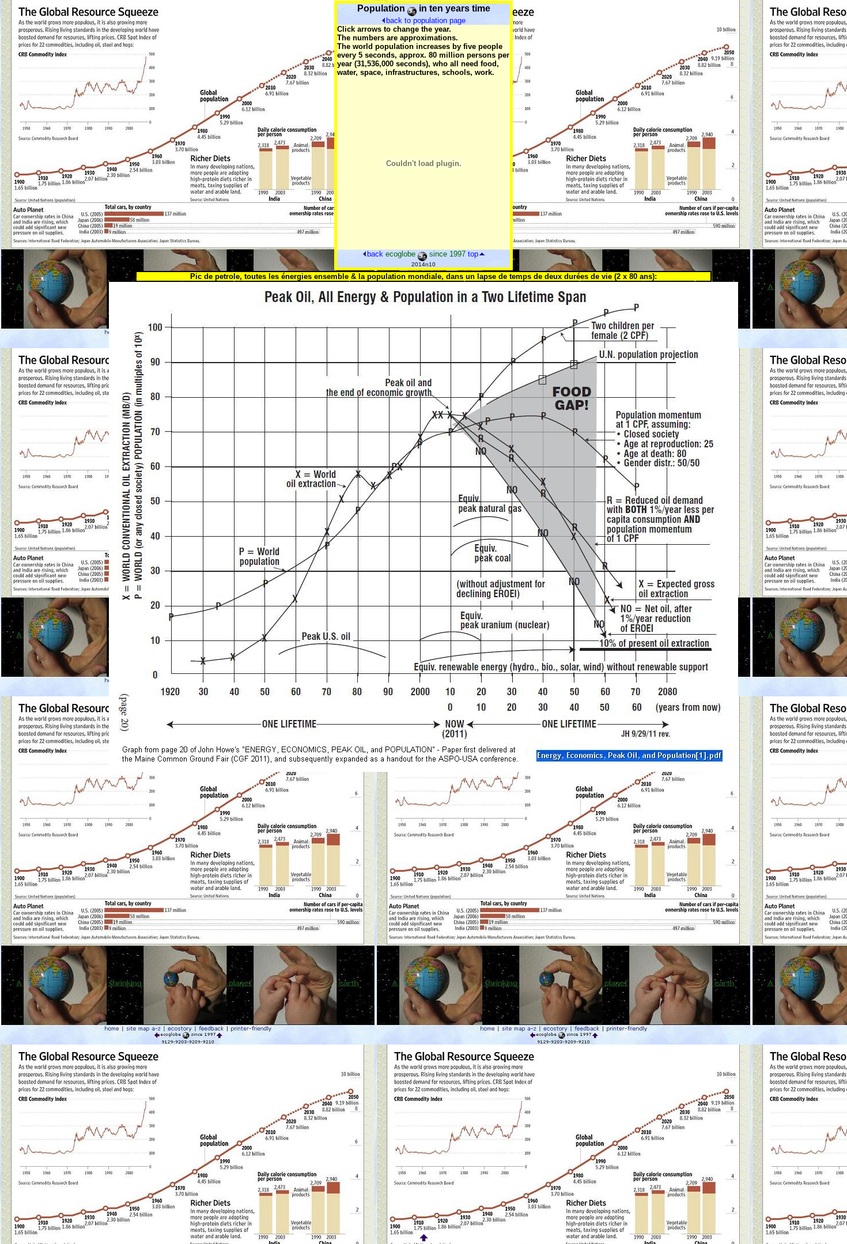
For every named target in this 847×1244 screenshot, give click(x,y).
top (473, 254)
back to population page (426, 20)
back (375, 254)
